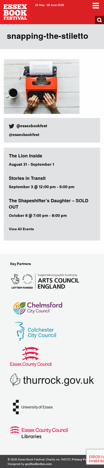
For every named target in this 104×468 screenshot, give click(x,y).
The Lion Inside (25, 155)
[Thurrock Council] (52, 379)
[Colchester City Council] (35, 331)
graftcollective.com (38, 463)
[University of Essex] (33, 407)
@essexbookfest (24, 134)
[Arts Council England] (46, 281)
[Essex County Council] (30, 356)
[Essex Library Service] (39, 432)
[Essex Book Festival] (15, 11)
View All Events (21, 228)
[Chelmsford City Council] (37, 306)
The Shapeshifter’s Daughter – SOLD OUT (48, 203)
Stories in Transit (27, 178)
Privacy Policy (81, 459)
